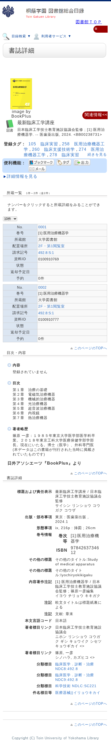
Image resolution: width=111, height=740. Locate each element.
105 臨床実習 (43, 144)
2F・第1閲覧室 (51, 246)
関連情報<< (96, 114)
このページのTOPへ (90, 348)
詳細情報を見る (22, 176)
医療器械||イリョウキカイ (77, 693)
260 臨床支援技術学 (54, 149)
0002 (42, 287)
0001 (42, 227)
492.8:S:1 (46, 253)
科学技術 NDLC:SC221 (76, 686)
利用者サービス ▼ (56, 36)
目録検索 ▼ (20, 36)
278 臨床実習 (64, 155)
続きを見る (97, 154)
